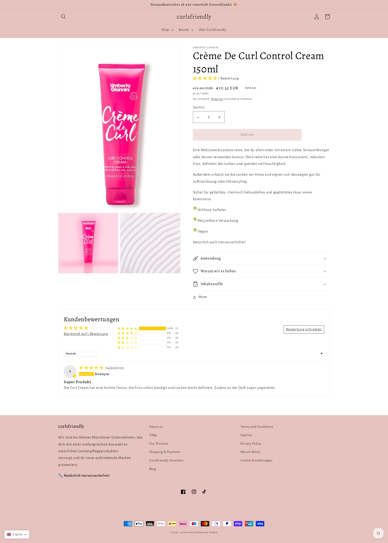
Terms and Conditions (256, 426)
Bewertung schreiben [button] (304, 329)
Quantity (199, 107)
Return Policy (250, 452)
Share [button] (202, 297)
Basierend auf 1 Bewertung (86, 334)
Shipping (216, 99)
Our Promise (158, 443)
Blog (152, 469)
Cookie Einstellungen (256, 460)
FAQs (153, 435)
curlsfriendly (187, 532)
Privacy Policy (250, 443)
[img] (91, 368)
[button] (63, 16)
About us (156, 426)
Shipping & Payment (164, 452)
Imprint (246, 435)
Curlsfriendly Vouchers (166, 460)
